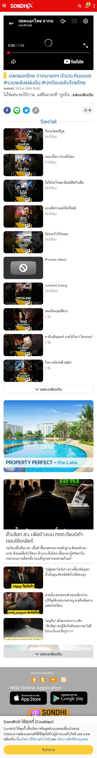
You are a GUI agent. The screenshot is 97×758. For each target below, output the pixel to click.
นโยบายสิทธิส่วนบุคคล (72, 739)
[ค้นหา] (79, 6)
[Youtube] (53, 679)
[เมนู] (4, 6)
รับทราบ (48, 750)
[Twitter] (43, 679)
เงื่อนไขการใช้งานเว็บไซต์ (33, 739)
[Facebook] (33, 679)
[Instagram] (63, 679)
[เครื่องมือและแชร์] (94, 6)
